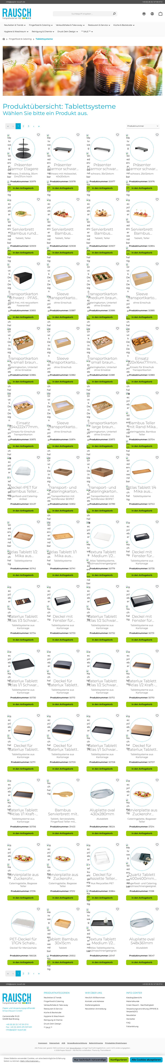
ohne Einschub (62, 302)
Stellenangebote (92, 1005)
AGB (63, 1043)
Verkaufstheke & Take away (56, 1005)
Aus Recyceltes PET (102, 883)
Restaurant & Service (53, 1009)
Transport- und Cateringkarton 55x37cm (102, 490)
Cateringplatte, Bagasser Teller (141, 820)
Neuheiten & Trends (52, 997)
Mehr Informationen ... (30, 1061)
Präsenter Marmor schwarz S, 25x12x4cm (141, 167)
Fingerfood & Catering (54, 1001)
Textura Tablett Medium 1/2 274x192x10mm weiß (102, 554)
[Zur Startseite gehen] (17, 13)
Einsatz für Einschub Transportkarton (142, 368)
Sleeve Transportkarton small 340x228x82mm (63, 360)
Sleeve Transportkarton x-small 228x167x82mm (142, 296)
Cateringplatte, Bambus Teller (142, 433)
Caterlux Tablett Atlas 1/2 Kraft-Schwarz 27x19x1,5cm (141, 683)
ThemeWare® (105, 1050)
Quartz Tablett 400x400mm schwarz (142, 877)
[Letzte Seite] (38, 126)
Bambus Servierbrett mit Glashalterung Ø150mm (62, 812)
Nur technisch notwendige (90, 1059)
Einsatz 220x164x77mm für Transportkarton (142, 360)
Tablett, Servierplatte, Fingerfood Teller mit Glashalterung (63, 820)
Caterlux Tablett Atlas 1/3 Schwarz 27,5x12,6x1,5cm (23, 619)
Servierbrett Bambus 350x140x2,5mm (142, 231)
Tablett (63, 947)
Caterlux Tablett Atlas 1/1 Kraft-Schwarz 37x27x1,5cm (23, 812)
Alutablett (102, 818)
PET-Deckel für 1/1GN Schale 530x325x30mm (23, 941)
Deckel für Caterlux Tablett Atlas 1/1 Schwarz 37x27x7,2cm (63, 748)
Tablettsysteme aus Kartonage (142, 562)
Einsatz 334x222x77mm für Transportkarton (23, 425)
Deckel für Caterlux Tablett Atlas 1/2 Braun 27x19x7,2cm (23, 748)
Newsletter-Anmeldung (95, 1009)
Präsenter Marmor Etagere (23, 167)
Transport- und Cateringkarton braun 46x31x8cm (63, 490)
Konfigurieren (118, 1059)
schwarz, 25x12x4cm (142, 173)
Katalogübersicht (134, 997)
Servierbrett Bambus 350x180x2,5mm (102, 231)
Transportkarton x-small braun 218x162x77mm (23, 360)
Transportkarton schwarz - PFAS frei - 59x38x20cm (23, 296)
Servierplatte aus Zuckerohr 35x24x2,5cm (62, 877)
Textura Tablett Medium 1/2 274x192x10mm (102, 941)
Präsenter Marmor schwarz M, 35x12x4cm (102, 167)
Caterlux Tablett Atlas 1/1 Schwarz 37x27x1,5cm (102, 748)
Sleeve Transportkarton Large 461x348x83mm (63, 425)
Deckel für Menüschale (23, 947)
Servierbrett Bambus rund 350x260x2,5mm (23, 231)
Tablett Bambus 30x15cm (63, 941)
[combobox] (82, 13)
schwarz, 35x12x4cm (102, 173)
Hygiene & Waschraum (54, 1016)
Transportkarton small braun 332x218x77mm (102, 360)
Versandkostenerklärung (77, 1043)
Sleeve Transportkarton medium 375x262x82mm (63, 296)
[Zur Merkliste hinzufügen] (38, 134)
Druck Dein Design (52, 1024)
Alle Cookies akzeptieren (146, 1059)
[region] (82, 71)
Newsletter (131, 1015)
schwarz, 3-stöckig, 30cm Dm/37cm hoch (23, 175)
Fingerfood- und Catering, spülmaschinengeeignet (142, 884)
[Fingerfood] (82, 71)
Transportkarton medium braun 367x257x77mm (102, 296)
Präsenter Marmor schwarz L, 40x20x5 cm (62, 167)
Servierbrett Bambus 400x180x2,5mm (63, 231)
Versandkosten (75, 1048)
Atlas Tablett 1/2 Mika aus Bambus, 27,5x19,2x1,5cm (23, 554)
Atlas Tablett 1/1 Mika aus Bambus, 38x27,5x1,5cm (63, 554)
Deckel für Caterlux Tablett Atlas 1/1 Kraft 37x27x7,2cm (141, 748)
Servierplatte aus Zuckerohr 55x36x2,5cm (23, 877)
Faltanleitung (132, 1026)
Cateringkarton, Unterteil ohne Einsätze (102, 304)
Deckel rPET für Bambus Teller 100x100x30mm (23, 490)
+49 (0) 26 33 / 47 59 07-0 (152, 2)
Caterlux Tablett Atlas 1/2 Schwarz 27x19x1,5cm (102, 683)
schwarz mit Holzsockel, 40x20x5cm (63, 175)
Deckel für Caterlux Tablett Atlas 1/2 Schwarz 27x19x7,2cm (62, 683)
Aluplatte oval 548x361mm (142, 941)
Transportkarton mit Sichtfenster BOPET (62, 497)
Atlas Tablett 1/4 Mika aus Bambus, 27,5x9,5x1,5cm (142, 490)
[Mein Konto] (152, 13)
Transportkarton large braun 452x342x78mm (102, 425)
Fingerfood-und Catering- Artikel (23, 497)
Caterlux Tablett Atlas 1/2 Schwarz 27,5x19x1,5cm (102, 619)
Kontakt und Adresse (94, 1001)
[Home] (4, 39)
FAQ (128, 1023)
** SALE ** (48, 1027)
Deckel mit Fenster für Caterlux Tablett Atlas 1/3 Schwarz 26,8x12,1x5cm (141, 554)
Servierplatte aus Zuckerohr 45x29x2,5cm (141, 812)
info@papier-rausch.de (15, 2)
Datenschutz (54, 1043)
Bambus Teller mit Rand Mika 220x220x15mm (142, 425)
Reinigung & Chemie (53, 1020)
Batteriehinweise (96, 1043)
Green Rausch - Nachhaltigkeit (140, 1005)
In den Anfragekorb (23, 188)
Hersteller (130, 1019)
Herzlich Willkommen (95, 997)
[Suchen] (114, 13)
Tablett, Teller (23, 238)
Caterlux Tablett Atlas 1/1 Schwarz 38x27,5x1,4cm (23, 683)
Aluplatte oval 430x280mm (102, 812)
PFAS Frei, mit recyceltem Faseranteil (23, 304)
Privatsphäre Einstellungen (116, 1043)
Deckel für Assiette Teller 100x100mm (102, 877)
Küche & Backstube (52, 1012)
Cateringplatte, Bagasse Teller (23, 884)
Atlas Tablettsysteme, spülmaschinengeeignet (102, 562)
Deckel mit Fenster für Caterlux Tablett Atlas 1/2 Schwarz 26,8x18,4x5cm (62, 619)
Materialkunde (132, 1001)
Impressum (42, 1043)
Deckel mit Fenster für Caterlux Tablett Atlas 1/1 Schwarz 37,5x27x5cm (142, 619)
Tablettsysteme (142, 496)
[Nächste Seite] (33, 126)
